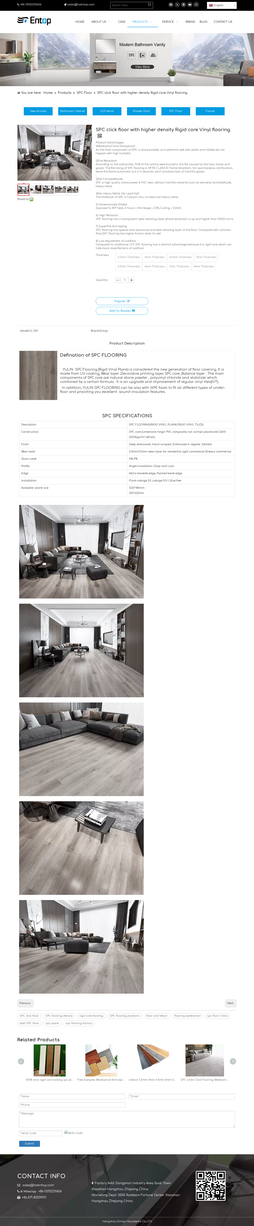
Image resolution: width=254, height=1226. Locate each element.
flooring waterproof (187, 1015)
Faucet (210, 111)
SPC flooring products (125, 1015)
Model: (24, 330)
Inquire (119, 301)
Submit (29, 1143)
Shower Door (141, 111)
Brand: (95, 330)
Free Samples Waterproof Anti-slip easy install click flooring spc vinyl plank (50, 1079)
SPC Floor (176, 111)
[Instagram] (196, 4)
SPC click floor (29, 1015)
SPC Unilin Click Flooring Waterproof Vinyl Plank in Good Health (153, 1079)
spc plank (52, 1023)
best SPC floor (29, 1023)
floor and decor (157, 1015)
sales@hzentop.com (80, 4)
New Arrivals (38, 111)
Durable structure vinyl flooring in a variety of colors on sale (205, 1079)
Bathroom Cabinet (72, 111)
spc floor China (217, 1015)
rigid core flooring (91, 1015)
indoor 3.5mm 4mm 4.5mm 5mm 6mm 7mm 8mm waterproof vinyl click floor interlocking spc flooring (102, 1079)
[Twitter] (177, 4)
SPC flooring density (59, 1015)
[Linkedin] (183, 4)
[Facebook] (170, 4)
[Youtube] (189, 4)
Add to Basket (120, 311)
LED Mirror (107, 111)
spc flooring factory (79, 1023)
